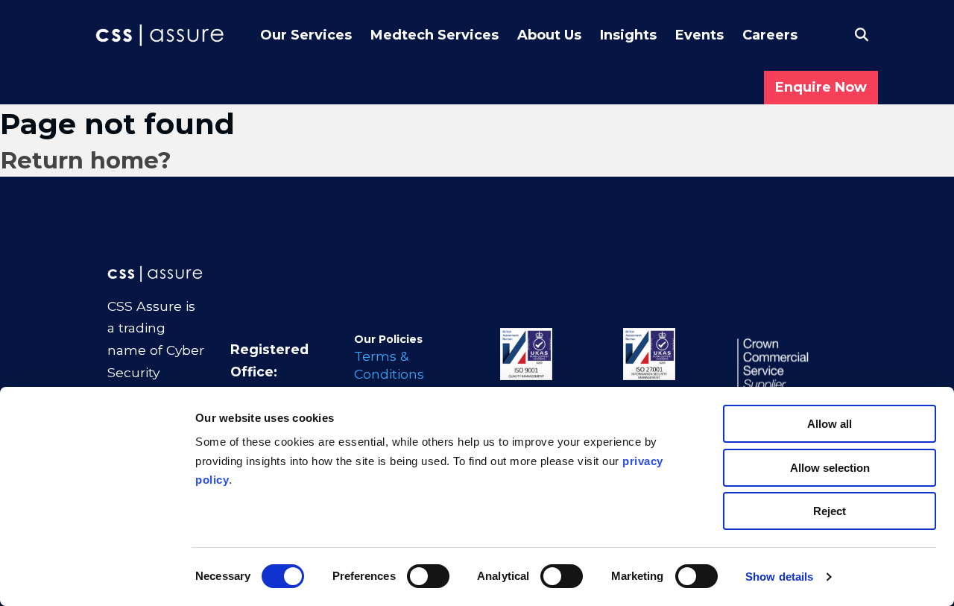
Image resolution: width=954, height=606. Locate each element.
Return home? (85, 160)
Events (699, 35)
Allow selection (830, 467)
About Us (549, 35)
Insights (628, 35)
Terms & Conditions (389, 365)
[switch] (428, 576)
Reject (829, 511)
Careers (769, 35)
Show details (779, 576)
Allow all (829, 423)
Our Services (306, 35)
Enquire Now (821, 87)
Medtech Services (434, 35)
